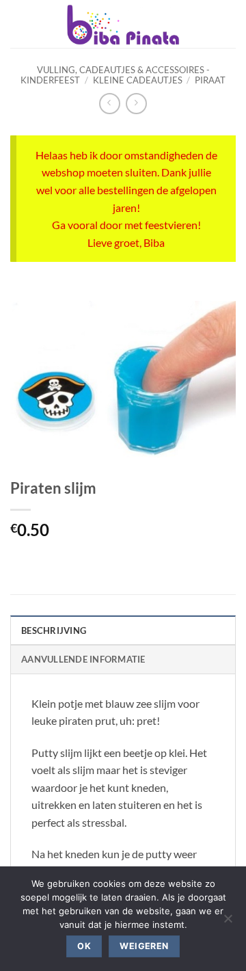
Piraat (210, 80)
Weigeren (144, 946)
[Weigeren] (227, 922)
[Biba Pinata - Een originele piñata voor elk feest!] (123, 24)
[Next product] (109, 103)
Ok (84, 946)
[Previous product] (136, 103)
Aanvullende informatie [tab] (83, 659)
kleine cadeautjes (137, 80)
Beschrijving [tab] (53, 630)
